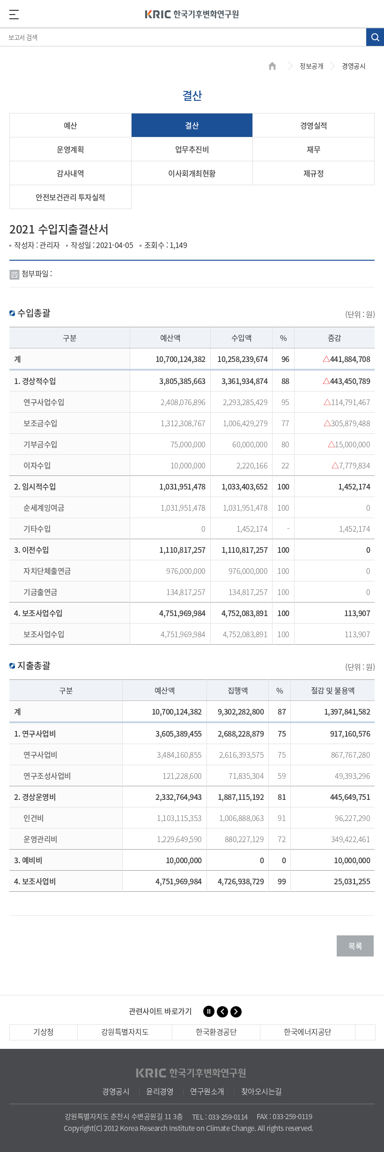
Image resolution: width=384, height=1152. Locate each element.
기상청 (43, 1031)
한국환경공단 (216, 1031)
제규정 (313, 173)
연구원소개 (207, 1091)
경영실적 (313, 125)
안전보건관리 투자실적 (70, 197)
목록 (355, 945)
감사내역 (70, 173)
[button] (222, 1011)
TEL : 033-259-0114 (220, 1117)
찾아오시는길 (261, 1091)
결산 (192, 125)
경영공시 (115, 1091)
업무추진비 (192, 149)
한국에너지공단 (308, 1031)
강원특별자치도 (125, 1031)
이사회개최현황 (192, 173)
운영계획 (70, 149)
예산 (70, 125)
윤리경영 (159, 1091)
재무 (313, 149)
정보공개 (311, 65)
